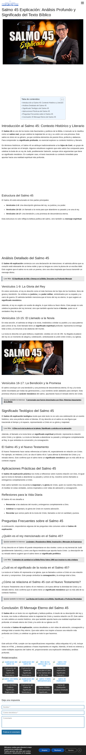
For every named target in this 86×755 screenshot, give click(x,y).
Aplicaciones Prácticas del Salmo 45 (36, 111)
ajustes (28, 753)
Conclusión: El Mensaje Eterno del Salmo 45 (39, 117)
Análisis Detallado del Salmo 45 (34, 105)
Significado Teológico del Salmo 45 (36, 108)
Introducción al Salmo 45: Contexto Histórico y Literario (43, 103)
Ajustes (71, 750)
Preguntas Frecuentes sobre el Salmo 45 (38, 114)
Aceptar (44, 750)
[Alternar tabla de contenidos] (61, 99)
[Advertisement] (43, 81)
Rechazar (57, 750)
